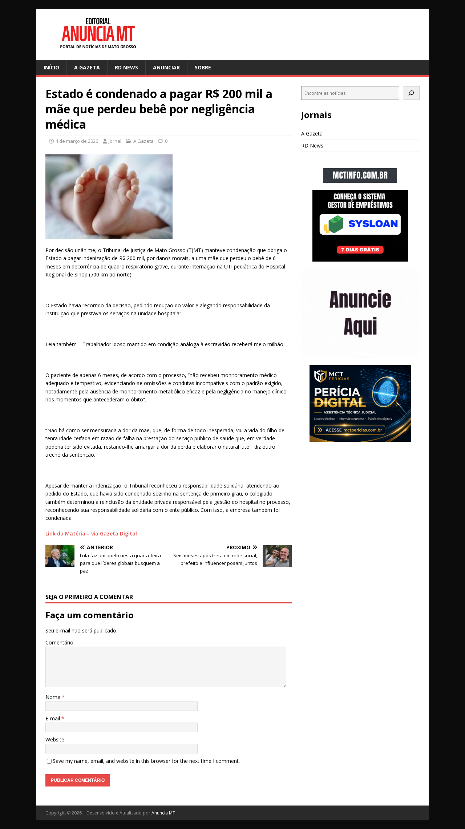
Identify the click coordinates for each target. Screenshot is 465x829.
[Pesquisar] (411, 93)
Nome (53, 696)
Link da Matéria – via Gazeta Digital (91, 533)
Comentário (59, 642)
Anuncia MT (163, 813)
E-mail (53, 718)
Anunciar (166, 67)
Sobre (203, 67)
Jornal (115, 141)
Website (54, 739)
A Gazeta (87, 67)
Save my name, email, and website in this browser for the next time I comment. (146, 760)
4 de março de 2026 (77, 141)
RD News (126, 67)
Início (51, 67)
